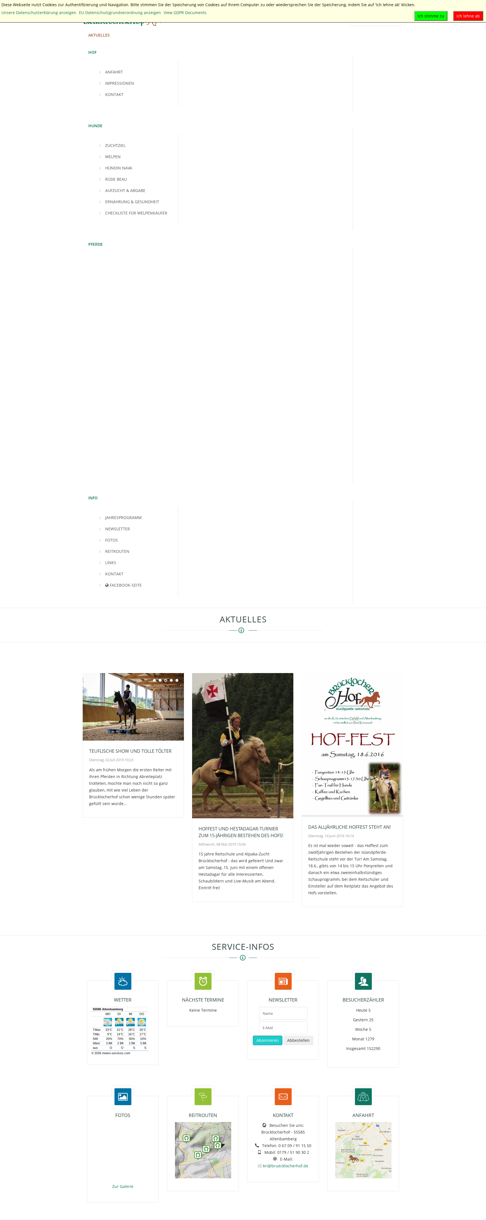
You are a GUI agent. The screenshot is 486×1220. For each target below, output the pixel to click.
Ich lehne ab (468, 16)
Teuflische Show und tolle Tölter (130, 751)
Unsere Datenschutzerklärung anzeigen (38, 12)
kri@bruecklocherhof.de (285, 1165)
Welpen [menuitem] (113, 156)
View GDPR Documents (185, 12)
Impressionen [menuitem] (119, 83)
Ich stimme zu (431, 16)
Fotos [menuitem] (111, 540)
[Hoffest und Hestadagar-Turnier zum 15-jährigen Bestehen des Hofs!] (242, 745)
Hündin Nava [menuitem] (118, 168)
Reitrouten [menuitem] (117, 551)
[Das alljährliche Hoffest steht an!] (352, 745)
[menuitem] (99, 35)
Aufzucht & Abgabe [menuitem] (125, 190)
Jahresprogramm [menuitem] (123, 517)
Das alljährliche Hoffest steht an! (349, 827)
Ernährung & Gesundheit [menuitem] (132, 201)
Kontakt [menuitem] (114, 94)
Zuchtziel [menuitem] (115, 145)
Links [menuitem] (110, 562)
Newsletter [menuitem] (117, 528)
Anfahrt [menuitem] (114, 72)
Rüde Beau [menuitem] (116, 179)
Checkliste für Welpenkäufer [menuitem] (136, 213)
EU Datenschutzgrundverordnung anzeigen (120, 12)
